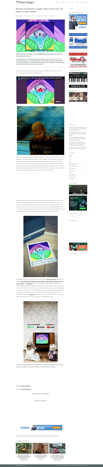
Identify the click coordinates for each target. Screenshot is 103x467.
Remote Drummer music (37, 435)
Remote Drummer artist (28, 435)
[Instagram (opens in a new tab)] (85, 2)
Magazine (66, 465)
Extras (70, 161)
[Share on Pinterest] (76, 216)
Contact (86, 465)
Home (58, 465)
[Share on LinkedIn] (79, 216)
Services (70, 465)
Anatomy (70, 155)
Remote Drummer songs (55, 435)
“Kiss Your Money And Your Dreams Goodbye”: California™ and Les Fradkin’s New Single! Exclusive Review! (57, 457)
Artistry (70, 157)
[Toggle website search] (80, 2)
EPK (69, 159)
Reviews (70, 172)
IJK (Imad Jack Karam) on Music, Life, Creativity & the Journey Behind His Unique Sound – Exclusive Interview (77, 134)
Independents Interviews (73, 164)
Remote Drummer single (46, 435)
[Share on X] (70, 216)
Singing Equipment (72, 174)
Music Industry (71, 170)
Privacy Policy (81, 465)
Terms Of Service (75, 465)
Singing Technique (72, 177)
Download (61, 465)
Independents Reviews (42, 15)
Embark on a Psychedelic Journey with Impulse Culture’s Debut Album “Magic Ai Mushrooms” (24, 457)
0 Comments (52, 15)
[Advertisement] (40, 415)
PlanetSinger (20, 15)
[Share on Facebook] (73, 216)
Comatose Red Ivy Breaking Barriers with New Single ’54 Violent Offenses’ (40, 456)
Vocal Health (71, 179)
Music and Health (72, 168)
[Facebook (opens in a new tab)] (83, 2)
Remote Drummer (21, 435)
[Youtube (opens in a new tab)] (87, 2)
